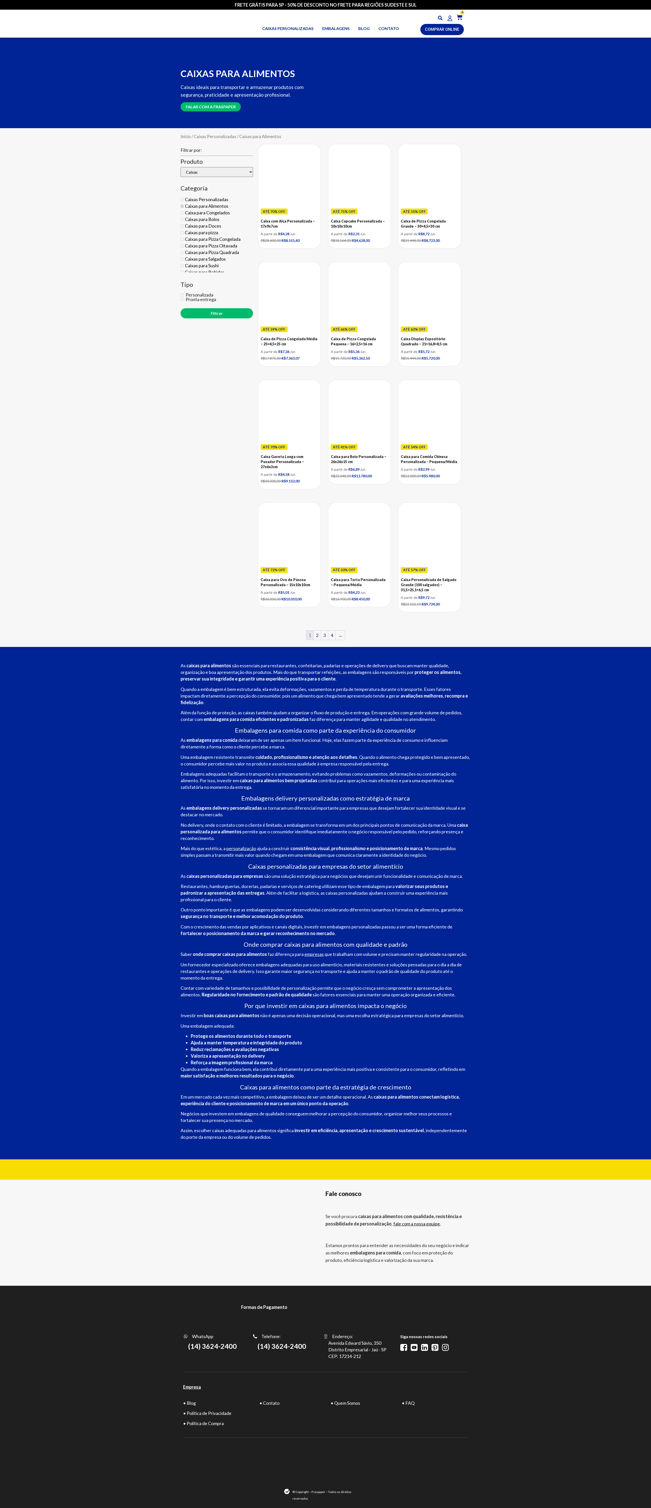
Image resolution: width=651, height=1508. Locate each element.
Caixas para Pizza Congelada (213, 239)
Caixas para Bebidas (204, 272)
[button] (440, 18)
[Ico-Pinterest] (435, 1347)
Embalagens (336, 28)
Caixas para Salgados (205, 259)
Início (186, 136)
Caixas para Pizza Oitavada (211, 245)
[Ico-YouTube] (414, 1347)
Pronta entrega (200, 299)
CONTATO (388, 28)
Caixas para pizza (201, 232)
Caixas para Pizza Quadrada (212, 252)
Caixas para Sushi (202, 265)
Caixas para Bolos (202, 219)
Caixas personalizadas (288, 28)
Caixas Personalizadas (215, 136)
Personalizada (199, 294)
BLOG (364, 28)
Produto (192, 161)
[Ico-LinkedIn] (424, 1347)
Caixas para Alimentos (206, 206)
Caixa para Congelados (207, 212)
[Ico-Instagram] (445, 1347)
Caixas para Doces (203, 226)
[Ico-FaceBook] (403, 1347)
